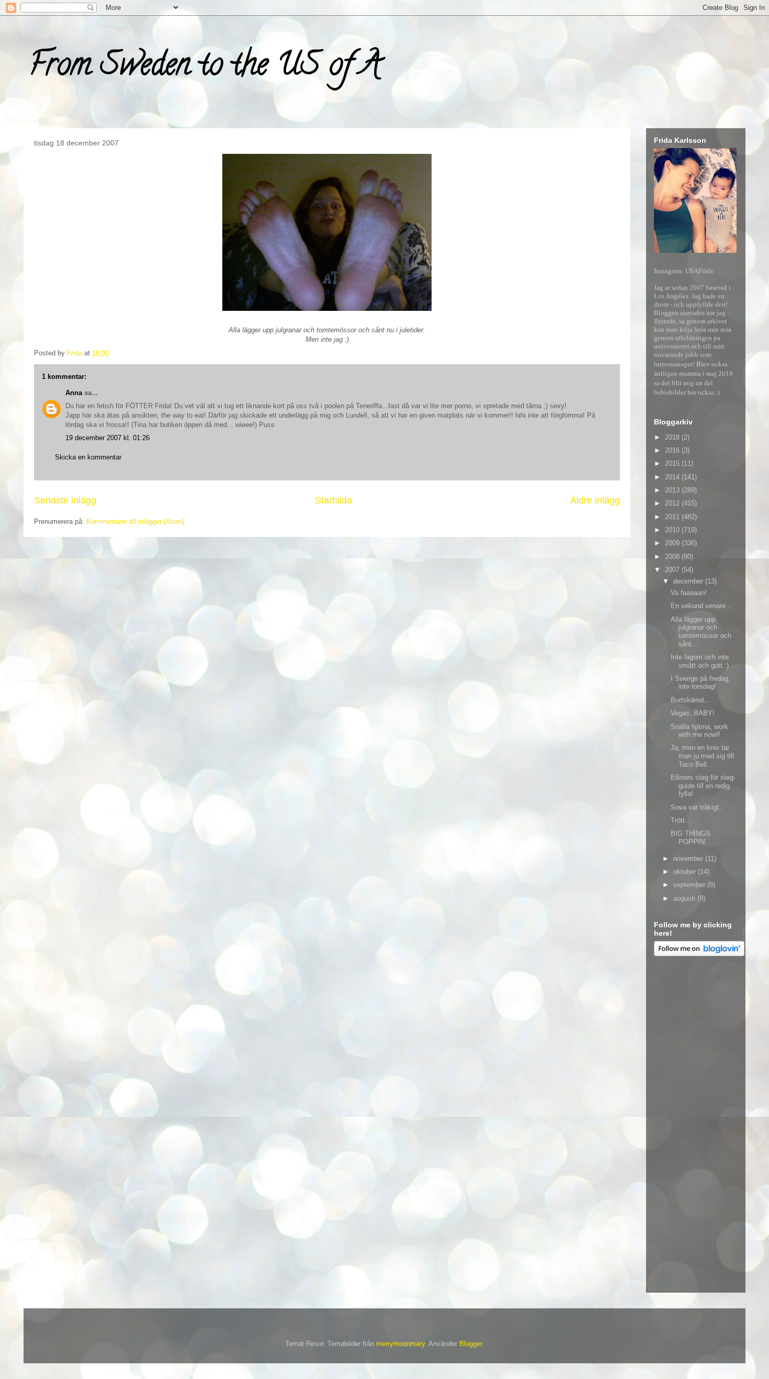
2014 (673, 477)
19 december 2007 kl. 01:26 (107, 438)
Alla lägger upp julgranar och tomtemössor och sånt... (701, 631)
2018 (673, 437)
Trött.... (682, 820)
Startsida (333, 500)
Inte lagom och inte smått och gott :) (700, 661)
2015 (673, 463)
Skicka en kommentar (88, 457)
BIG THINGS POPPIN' (690, 837)
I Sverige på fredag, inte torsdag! (700, 683)
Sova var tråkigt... (698, 807)
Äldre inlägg (595, 500)
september (690, 885)
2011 (673, 517)
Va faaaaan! (689, 593)
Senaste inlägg (65, 500)
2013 (673, 490)
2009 (673, 543)
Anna (73, 393)
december (689, 581)
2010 (673, 530)
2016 (673, 450)
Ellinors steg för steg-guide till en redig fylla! (703, 785)
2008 (673, 556)
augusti (685, 898)
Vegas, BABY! (693, 713)
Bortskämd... (690, 700)
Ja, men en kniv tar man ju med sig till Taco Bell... (702, 756)
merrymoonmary (400, 1344)
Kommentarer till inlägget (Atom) (135, 521)
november (689, 858)
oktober (685, 872)
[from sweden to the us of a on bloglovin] (699, 954)
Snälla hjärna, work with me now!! (699, 731)
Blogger (470, 1344)
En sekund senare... (701, 606)
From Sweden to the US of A (205, 67)
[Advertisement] (696, 1126)
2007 (673, 570)
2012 (673, 503)
